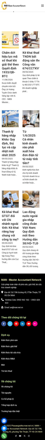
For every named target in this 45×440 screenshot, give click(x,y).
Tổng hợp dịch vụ (9, 405)
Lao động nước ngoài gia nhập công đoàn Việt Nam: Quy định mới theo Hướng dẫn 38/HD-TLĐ (30, 227)
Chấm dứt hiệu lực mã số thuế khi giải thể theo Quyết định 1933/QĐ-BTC (10, 64)
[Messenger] (4, 428)
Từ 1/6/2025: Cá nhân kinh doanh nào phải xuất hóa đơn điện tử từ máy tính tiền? (30, 147)
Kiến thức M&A (8, 359)
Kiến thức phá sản (9, 340)
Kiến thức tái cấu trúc (11, 352)
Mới (3, 365)
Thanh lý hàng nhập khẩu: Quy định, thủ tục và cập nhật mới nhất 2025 (9, 143)
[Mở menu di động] (42, 6)
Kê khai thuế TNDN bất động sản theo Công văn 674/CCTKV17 (32, 60)
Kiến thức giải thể (9, 346)
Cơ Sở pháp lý (7, 399)
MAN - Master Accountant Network (21, 280)
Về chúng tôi (7, 386)
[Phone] (4, 436)
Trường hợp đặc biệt (10, 411)
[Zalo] (4, 421)
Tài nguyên (6, 393)
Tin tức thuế (6, 371)
